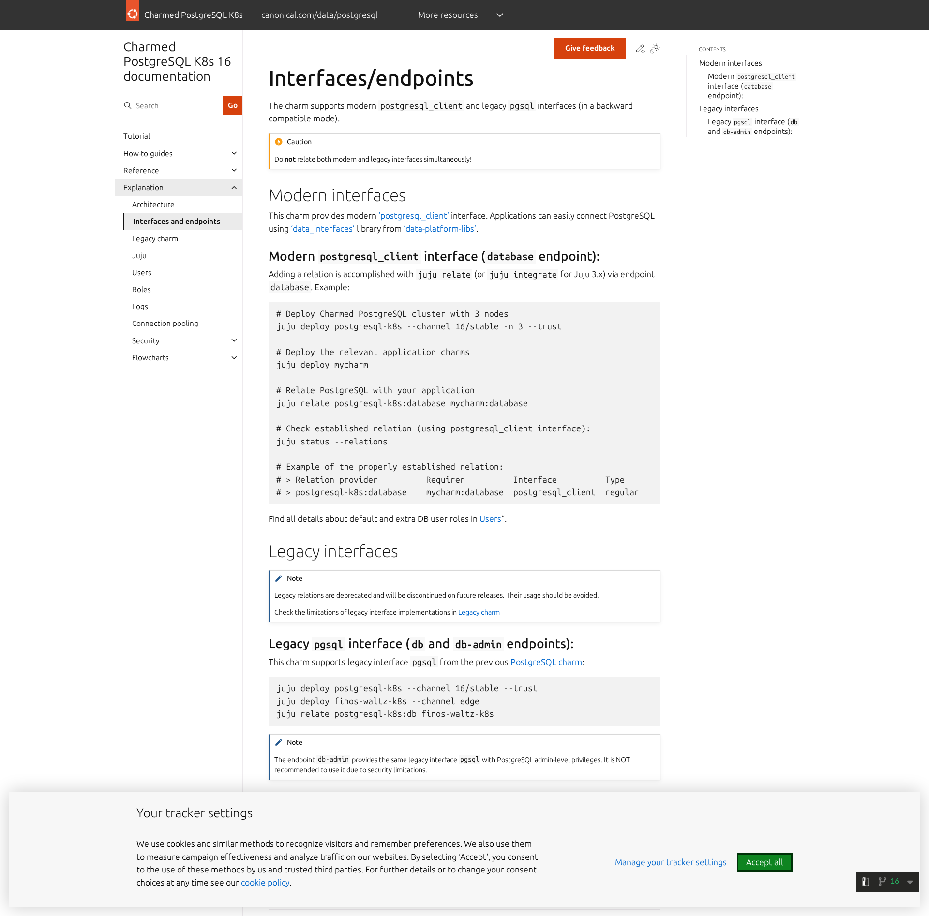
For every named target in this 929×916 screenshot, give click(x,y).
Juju (139, 255)
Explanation (143, 187)
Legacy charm (155, 238)
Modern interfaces (730, 63)
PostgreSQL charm (546, 661)
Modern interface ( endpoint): (751, 86)
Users (141, 272)
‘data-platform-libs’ (440, 228)
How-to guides (148, 153)
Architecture (153, 204)
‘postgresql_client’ (413, 215)
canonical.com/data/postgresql (319, 14)
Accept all (764, 862)
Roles (141, 289)
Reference (141, 170)
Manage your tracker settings (671, 862)
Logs (140, 306)
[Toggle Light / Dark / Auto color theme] (655, 49)
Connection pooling (165, 323)
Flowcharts (150, 358)
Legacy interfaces (729, 108)
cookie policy (265, 882)
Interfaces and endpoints (176, 221)
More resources (448, 14)
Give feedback (590, 48)
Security (145, 340)
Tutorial (136, 136)
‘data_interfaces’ (323, 228)
